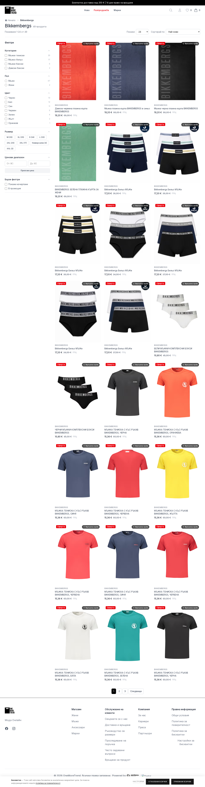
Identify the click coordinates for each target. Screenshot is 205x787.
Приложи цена (27, 170)
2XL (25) (10, 143)
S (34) (31, 137)
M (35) (9, 137)
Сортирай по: (158, 32)
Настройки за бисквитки (186, 742)
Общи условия (180, 715)
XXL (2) (10, 148)
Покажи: (131, 32)
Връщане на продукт (117, 759)
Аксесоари (78, 727)
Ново (87, 10)
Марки (117, 10)
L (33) (42, 137)
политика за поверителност (48, 783)
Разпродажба (101, 10)
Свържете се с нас (116, 718)
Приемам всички (182, 782)
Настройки (138, 781)
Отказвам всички (157, 782)
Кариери (143, 721)
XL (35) (21, 137)
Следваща (136, 691)
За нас (142, 715)
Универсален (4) (39, 143)
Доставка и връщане (117, 724)
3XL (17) (23, 143)
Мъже (75, 721)
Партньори (145, 733)
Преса (142, 727)
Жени (75, 715)
